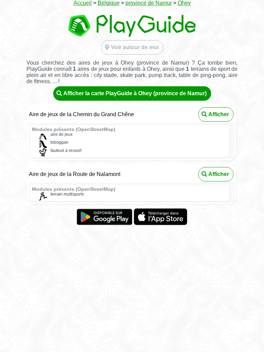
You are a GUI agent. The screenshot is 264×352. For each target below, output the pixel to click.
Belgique (109, 3)
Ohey (184, 3)
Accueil (83, 3)
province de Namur (148, 3)
